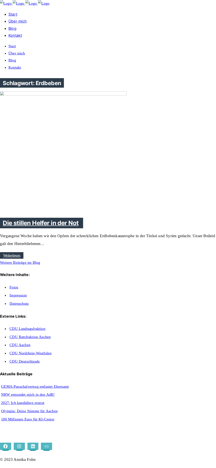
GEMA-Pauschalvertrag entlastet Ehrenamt (35, 386)
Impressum (18, 295)
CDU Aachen (19, 345)
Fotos (13, 287)
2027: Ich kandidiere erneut (22, 403)
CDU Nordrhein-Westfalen (30, 353)
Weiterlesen (11, 255)
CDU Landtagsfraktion (27, 329)
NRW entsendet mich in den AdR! (28, 394)
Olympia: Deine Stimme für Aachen (29, 411)
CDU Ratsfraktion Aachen (30, 337)
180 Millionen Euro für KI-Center (27, 419)
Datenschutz (19, 303)
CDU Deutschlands (24, 361)
